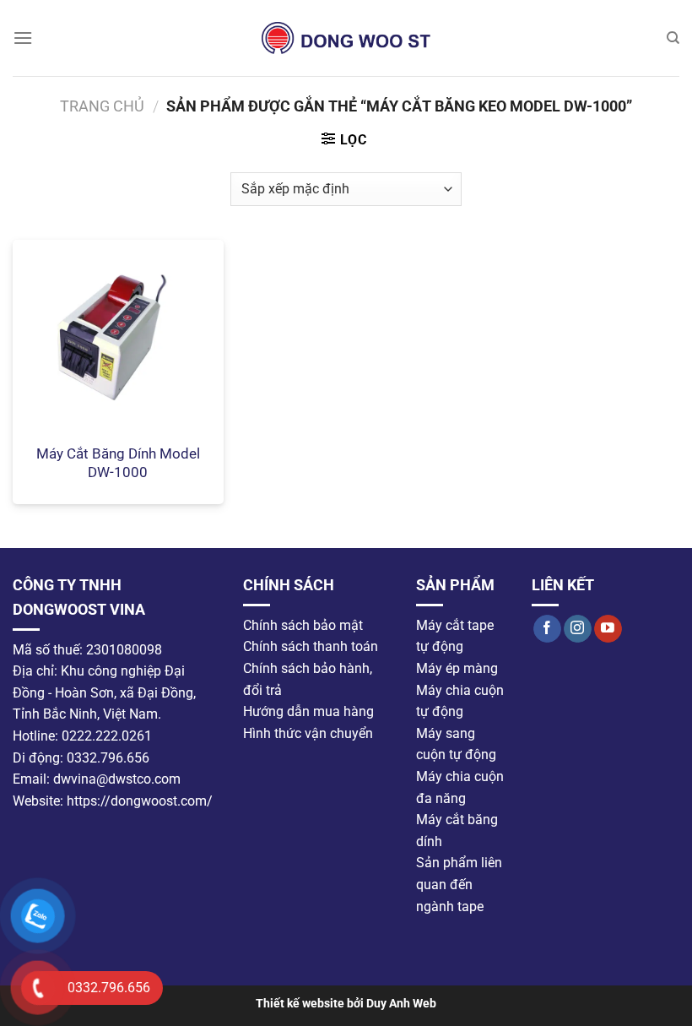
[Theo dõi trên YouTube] (608, 629)
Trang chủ (102, 106)
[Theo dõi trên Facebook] (547, 629)
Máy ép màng (457, 668)
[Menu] (23, 37)
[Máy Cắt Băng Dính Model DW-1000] (118, 337)
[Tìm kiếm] (673, 38)
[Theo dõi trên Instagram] (578, 629)
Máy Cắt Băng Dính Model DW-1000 (118, 462)
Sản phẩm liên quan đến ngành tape (459, 884)
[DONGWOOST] (346, 38)
